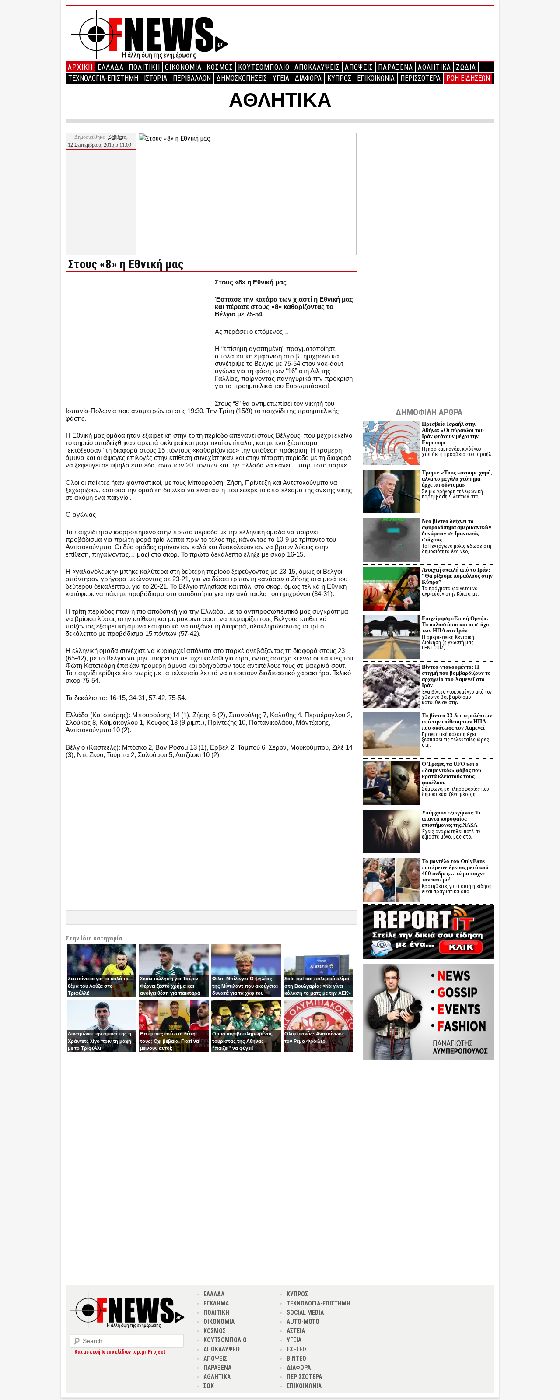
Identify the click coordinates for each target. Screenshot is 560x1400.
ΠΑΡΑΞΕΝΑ (395, 67)
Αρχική (80, 67)
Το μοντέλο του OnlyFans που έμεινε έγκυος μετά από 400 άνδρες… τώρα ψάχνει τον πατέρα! (455, 870)
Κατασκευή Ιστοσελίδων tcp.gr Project (119, 1352)
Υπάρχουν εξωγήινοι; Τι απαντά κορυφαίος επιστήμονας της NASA (451, 818)
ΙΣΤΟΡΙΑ (155, 78)
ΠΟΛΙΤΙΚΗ (144, 67)
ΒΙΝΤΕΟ (296, 1358)
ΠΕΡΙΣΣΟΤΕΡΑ (420, 78)
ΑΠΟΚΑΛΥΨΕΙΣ (317, 67)
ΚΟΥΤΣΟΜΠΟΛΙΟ (264, 67)
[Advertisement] (139, 339)
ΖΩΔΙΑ (466, 67)
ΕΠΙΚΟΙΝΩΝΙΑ (376, 78)
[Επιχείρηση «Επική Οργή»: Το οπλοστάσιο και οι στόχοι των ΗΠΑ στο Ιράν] (391, 638)
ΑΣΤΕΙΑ (296, 1330)
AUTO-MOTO (303, 1321)
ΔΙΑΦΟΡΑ (308, 78)
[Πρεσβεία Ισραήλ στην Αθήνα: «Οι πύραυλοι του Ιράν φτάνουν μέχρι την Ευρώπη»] (391, 444)
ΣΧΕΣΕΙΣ (297, 1349)
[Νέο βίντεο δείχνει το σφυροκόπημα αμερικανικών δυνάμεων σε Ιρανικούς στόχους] (391, 541)
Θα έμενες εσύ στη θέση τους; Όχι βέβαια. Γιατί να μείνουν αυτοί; (169, 1041)
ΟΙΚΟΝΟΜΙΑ (183, 67)
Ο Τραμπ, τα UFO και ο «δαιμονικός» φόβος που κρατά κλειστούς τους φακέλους (451, 773)
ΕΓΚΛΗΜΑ (216, 1303)
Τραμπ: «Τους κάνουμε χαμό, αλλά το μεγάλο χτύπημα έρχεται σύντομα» (457, 478)
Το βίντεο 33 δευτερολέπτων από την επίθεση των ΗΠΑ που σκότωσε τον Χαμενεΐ (457, 721)
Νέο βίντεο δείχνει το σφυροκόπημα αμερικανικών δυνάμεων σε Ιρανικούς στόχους (456, 530)
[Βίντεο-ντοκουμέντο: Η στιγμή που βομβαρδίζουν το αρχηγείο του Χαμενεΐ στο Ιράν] (391, 687)
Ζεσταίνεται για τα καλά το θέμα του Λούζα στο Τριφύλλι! (98, 986)
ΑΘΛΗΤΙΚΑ (434, 67)
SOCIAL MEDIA (305, 1312)
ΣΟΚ (208, 1385)
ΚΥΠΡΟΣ (339, 78)
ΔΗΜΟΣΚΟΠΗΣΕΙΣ (242, 78)
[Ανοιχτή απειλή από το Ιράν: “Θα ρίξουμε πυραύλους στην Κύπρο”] (391, 590)
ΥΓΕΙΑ (281, 78)
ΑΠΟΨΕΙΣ (359, 67)
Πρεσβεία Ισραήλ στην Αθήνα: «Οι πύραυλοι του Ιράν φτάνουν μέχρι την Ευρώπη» (453, 433)
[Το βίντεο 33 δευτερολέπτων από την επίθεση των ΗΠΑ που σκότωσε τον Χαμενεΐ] (391, 735)
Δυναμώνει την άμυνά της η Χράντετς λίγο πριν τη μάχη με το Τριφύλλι (99, 1041)
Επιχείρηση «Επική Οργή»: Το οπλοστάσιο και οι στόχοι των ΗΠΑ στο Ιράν (456, 624)
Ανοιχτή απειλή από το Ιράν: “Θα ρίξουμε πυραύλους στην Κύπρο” (457, 575)
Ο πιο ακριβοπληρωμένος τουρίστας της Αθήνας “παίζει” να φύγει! (242, 1041)
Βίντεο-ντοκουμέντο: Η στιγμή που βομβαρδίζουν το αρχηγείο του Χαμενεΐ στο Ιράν (456, 675)
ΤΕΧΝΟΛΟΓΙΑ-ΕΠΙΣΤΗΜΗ (103, 78)
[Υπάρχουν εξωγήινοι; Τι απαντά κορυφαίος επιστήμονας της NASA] (391, 833)
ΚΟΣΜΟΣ (219, 67)
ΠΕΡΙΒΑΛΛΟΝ (192, 78)
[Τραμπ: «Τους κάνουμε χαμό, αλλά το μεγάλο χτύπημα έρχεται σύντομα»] (391, 493)
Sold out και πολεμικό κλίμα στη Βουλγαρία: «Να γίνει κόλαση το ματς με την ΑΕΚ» (317, 986)
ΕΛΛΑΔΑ (111, 67)
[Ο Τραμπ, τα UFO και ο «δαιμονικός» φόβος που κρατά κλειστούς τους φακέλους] (391, 784)
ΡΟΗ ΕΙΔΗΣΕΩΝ (468, 78)
